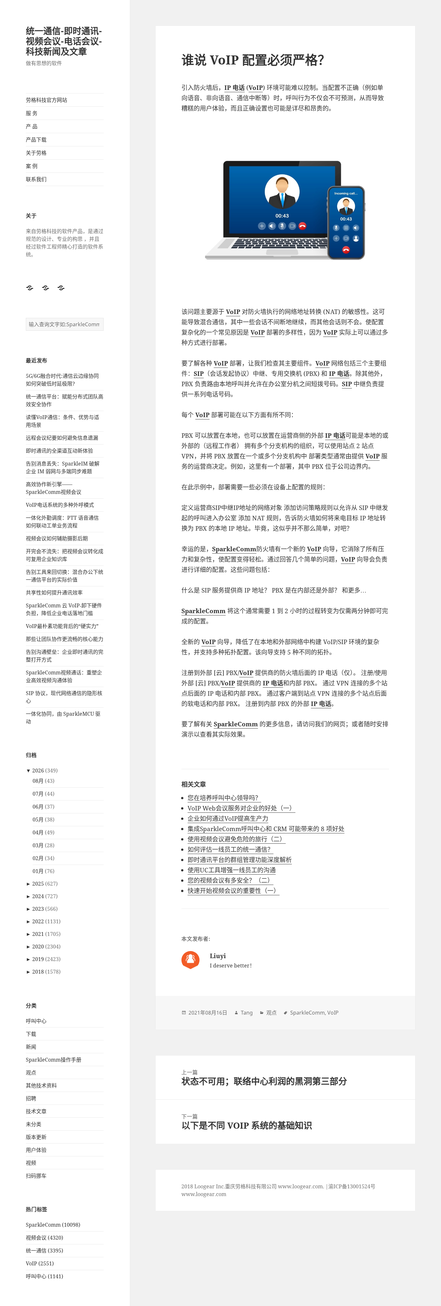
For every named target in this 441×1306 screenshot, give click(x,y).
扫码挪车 (36, 1175)
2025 (38, 883)
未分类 (33, 1124)
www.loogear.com (203, 1194)
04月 (38, 832)
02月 (38, 858)
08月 (38, 780)
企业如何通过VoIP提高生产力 (228, 818)
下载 (31, 1033)
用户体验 (36, 1150)
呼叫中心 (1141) (44, 1276)
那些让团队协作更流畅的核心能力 (64, 639)
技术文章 (36, 1111)
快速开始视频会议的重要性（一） (234, 891)
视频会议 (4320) (44, 1237)
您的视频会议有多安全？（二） (230, 880)
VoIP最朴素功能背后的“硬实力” (62, 626)
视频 (31, 1162)
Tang (247, 1012)
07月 (38, 793)
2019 (38, 959)
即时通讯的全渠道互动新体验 (59, 450)
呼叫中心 (36, 1021)
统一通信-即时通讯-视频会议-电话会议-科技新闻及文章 (64, 41)
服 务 (31, 113)
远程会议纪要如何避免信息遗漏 (62, 437)
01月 (38, 871)
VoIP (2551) (40, 1263)
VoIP (333, 1012)
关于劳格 (36, 152)
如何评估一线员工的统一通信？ (230, 849)
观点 (31, 1072)
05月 (38, 819)
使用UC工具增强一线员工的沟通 (232, 870)
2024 (38, 896)
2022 (38, 921)
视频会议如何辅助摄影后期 (57, 538)
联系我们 (36, 179)
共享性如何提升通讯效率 (54, 592)
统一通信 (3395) (44, 1250)
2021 (38, 934)
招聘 (31, 1098)
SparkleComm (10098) (53, 1224)
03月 (38, 845)
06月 (38, 806)
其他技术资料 (41, 1085)
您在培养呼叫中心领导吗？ (224, 798)
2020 (38, 946)
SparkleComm (307, 1012)
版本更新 (36, 1137)
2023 (38, 908)
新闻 (31, 1046)
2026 (38, 770)
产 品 (31, 126)
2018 (38, 971)
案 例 (31, 166)
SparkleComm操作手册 (53, 1059)
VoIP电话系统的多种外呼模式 (60, 504)
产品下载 (36, 139)
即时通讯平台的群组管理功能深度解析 (240, 860)
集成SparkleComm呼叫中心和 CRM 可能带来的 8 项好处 (266, 829)
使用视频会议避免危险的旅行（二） (237, 839)
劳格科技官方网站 (46, 99)
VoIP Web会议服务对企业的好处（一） (241, 808)
